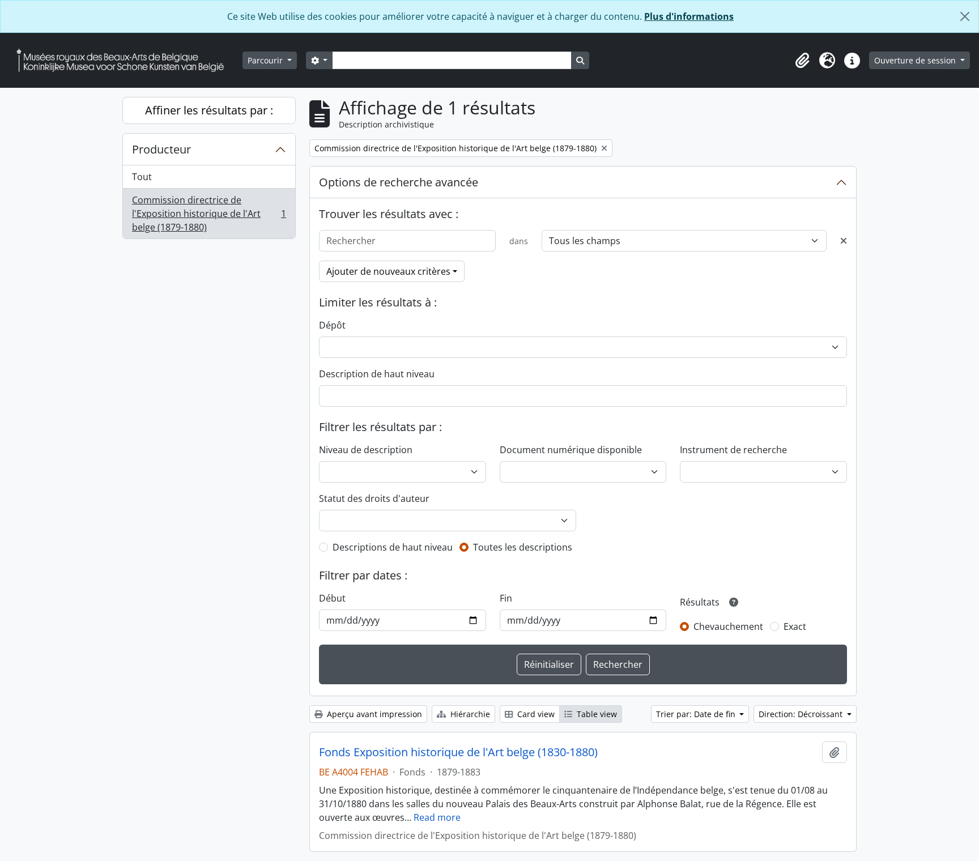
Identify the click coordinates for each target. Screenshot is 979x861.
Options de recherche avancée (398, 182)
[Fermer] (964, 16)
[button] (802, 60)
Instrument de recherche (733, 450)
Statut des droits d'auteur (374, 498)
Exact (795, 626)
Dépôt (332, 325)
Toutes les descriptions (522, 547)
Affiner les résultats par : (209, 110)
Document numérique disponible (571, 450)
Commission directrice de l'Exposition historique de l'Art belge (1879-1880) (208, 213)
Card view (535, 714)
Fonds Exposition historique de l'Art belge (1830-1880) (458, 752)
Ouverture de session (916, 60)
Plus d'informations (689, 16)
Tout (142, 177)
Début (332, 598)
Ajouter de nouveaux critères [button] (388, 271)
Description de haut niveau (377, 374)
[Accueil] (124, 60)
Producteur (161, 149)
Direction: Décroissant (802, 714)
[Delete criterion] (843, 241)
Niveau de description (365, 450)
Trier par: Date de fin (697, 714)
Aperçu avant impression (373, 714)
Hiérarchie (469, 714)
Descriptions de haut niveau (393, 547)
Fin (506, 598)
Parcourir (266, 60)
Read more (437, 817)
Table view (595, 714)
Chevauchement (728, 626)
